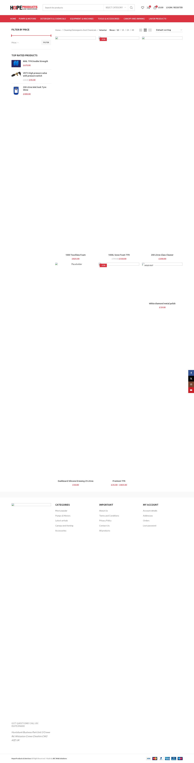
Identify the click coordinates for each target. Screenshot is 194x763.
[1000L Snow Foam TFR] (119, 144)
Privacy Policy (105, 520)
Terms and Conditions (109, 515)
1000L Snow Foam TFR (119, 255)
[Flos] (170, 494)
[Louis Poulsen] (72, 494)
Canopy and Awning (64, 525)
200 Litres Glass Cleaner (162, 255)
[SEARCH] (131, 7)
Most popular (61, 510)
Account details (150, 510)
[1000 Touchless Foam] (75, 144)
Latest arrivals (61, 520)
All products (104, 530)
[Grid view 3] (145, 30)
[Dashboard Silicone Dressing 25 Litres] (75, 370)
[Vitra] (23, 494)
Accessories (60, 530)
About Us (103, 510)
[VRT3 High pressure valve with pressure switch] (16, 76)
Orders (146, 520)
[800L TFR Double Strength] (16, 63)
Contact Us (104, 525)
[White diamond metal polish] (162, 282)
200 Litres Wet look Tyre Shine (34, 88)
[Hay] (146, 494)
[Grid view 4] (149, 30)
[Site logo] (23, 7)
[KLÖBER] (97, 494)
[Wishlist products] (142, 8)
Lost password (149, 525)
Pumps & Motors (62, 515)
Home (58, 30)
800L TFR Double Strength (35, 61)
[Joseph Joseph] (121, 494)
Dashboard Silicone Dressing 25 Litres (75, 481)
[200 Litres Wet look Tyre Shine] (16, 91)
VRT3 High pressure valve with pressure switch (35, 74)
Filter (46, 42)
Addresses (148, 515)
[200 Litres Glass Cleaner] (162, 144)
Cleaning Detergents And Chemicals (80, 30)
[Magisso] (48, 494)
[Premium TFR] (119, 370)
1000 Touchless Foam (75, 255)
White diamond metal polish (162, 303)
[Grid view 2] (140, 30)
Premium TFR (119, 481)
